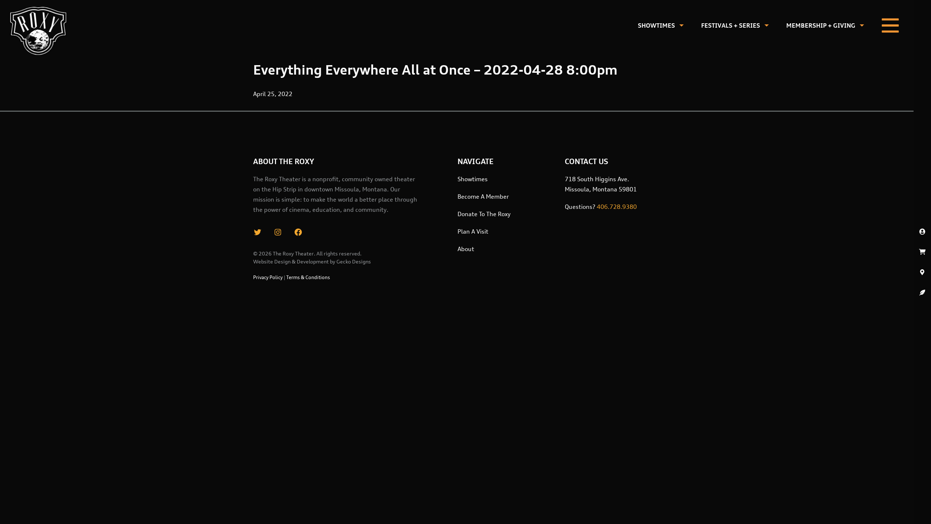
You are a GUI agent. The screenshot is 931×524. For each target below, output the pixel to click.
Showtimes (656, 25)
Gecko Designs (353, 261)
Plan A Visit (472, 231)
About (465, 249)
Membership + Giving (820, 25)
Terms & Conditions (308, 277)
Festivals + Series (730, 25)
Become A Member (483, 196)
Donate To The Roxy (484, 214)
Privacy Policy (268, 277)
